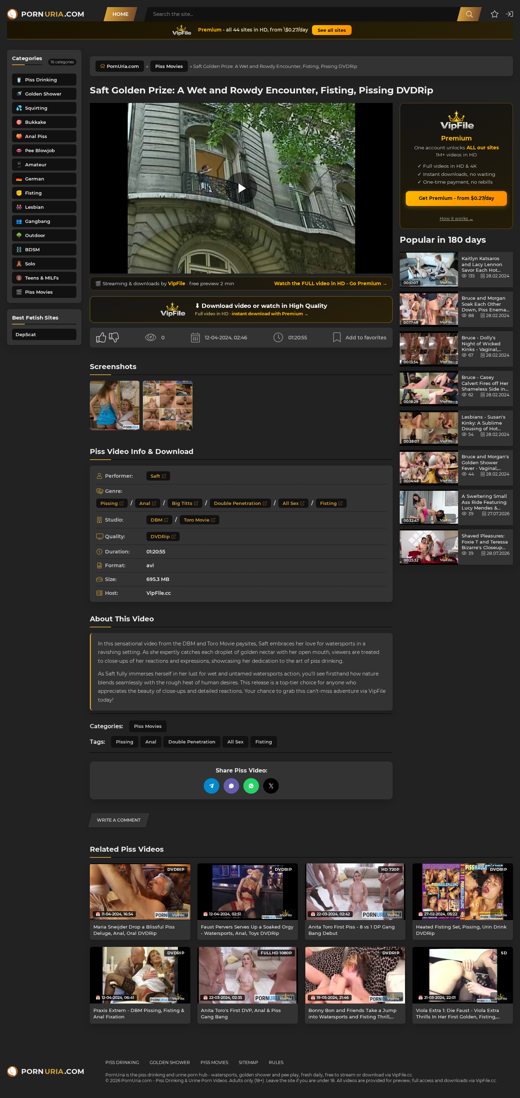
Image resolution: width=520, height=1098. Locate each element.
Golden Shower (170, 1062)
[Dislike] (114, 338)
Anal (144, 503)
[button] (495, 14)
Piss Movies (169, 66)
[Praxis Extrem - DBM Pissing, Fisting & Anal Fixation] (140, 975)
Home (120, 14)
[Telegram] (211, 786)
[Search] (469, 14)
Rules (276, 1062)
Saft (155, 476)
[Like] (101, 338)
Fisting (328, 503)
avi (150, 565)
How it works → (456, 218)
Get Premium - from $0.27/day (456, 198)
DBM (156, 520)
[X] (271, 786)
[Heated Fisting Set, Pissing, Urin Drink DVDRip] (462, 891)
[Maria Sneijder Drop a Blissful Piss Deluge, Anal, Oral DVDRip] (140, 891)
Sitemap (248, 1062)
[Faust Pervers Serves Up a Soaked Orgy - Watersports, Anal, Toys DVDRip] (247, 891)
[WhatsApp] (251, 786)
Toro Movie (196, 520)
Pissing (109, 503)
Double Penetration (237, 503)
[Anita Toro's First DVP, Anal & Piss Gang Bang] (247, 975)
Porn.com (52, 14)
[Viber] (231, 786)
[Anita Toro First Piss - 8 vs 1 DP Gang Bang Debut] (355, 891)
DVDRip (160, 536)
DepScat (26, 334)
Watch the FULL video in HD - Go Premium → (330, 283)
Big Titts (182, 503)
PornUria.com (123, 66)
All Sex (291, 503)
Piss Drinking (122, 1062)
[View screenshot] (114, 405)
